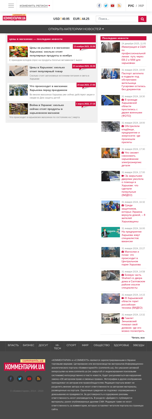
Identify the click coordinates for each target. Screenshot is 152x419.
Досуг (43, 345)
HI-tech (57, 346)
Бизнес (28, 345)
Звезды (138, 345)
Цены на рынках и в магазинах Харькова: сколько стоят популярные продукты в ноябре (51, 51)
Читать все (138, 337)
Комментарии (21, 391)
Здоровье (121, 345)
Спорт (71, 345)
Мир (85, 345)
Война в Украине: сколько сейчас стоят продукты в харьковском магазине (47, 109)
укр (141, 5)
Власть (13, 345)
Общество (102, 345)
